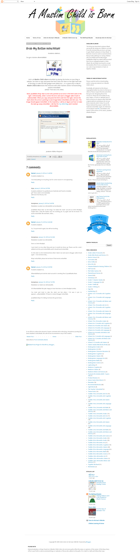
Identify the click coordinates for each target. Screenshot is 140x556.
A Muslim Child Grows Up (69, 38)
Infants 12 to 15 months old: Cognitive (99, 293)
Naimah (33, 173)
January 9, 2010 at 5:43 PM (46, 203)
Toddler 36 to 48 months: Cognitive (98, 445)
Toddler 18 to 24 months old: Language (99, 403)
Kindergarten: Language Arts (96, 358)
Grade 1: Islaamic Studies (95, 280)
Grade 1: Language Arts (95, 282)
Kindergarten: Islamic (94, 356)
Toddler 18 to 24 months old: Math (98, 407)
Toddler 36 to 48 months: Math (97, 451)
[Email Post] (50, 156)
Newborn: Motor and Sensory (96, 372)
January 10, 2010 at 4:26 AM (44, 222)
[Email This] (53, 157)
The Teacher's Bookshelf (95, 389)
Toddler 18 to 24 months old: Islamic (99, 400)
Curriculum (91, 259)
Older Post (78, 336)
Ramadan (91, 382)
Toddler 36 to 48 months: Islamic (97, 447)
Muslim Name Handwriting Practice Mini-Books (104, 184)
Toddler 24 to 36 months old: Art (97, 416)
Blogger (88, 542)
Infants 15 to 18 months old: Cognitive (99, 307)
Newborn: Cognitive (94, 367)
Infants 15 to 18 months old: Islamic (98, 311)
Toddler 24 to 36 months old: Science (99, 436)
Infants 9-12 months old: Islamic (97, 342)
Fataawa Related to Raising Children (98, 266)
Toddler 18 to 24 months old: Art (97, 393)
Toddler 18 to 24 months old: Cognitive (99, 396)
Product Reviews (93, 378)
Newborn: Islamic (93, 369)
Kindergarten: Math (93, 360)
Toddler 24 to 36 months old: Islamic (99, 422)
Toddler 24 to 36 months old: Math (98, 429)
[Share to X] (57, 157)
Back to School (92, 257)
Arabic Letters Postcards (95, 253)
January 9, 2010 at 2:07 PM (42, 188)
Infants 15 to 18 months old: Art (97, 305)
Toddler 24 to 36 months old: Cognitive (99, 418)
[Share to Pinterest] (61, 157)
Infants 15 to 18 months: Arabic (97, 321)
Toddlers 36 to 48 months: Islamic (98, 458)
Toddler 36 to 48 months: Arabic (97, 440)
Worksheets (91, 466)
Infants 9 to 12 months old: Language (99, 336)
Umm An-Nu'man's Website (51, 38)
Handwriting (91, 291)
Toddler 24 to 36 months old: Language (99, 426)
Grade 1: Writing (93, 287)
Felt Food (90, 268)
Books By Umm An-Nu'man (104, 38)
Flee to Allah (92, 507)
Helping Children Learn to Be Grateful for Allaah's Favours (102, 497)
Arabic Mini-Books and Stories (97, 255)
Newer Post (30, 336)
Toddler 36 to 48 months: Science (98, 454)
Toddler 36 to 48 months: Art (96, 442)
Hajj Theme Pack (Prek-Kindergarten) (103, 197)
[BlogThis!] (55, 157)
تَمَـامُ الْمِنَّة (91, 474)
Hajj (89, 289)
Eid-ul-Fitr (91, 264)
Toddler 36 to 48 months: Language (98, 449)
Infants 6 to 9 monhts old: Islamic (98, 325)
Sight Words (91, 387)
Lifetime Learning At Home (96, 523)
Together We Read (93, 464)
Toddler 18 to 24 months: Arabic (97, 413)
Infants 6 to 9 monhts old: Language (98, 328)
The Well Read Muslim (86, 38)
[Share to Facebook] (59, 157)
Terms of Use (37, 38)
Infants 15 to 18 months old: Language (99, 313)
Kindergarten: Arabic (94, 347)
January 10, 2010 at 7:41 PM (47, 282)
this (99, 108)
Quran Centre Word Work (95, 380)
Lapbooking (91, 365)
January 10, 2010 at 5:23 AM (47, 237)
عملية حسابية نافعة (93, 476)
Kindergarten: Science (94, 363)
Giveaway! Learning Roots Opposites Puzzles (104, 155)
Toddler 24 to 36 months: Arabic (97, 438)
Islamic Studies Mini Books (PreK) (97, 344)
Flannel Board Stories (94, 273)
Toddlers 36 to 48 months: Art (96, 456)
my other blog (63, 104)
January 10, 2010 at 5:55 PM (44, 267)
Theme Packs (92, 391)
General (33, 159)
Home (28, 38)
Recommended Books (94, 384)
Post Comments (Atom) (41, 340)
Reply (32, 182)
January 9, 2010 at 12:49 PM (44, 173)
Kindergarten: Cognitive (95, 354)
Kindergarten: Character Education (98, 351)
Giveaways (91, 277)
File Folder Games (93, 271)
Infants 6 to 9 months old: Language (98, 330)
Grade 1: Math (92, 284)
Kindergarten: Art (93, 349)
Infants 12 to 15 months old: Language (99, 297)
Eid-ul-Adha (91, 262)
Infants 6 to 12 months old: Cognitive (99, 323)
